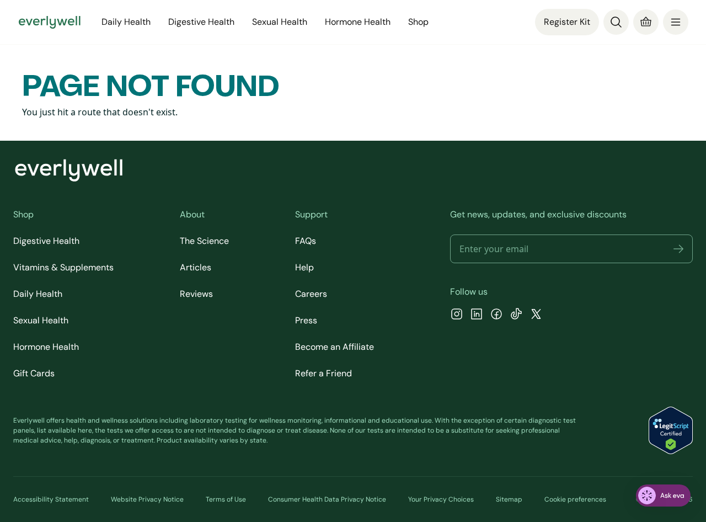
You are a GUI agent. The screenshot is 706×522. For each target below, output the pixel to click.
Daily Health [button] (126, 22)
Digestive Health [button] (201, 22)
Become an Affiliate (334, 347)
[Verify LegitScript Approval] (671, 431)
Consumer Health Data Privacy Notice (327, 499)
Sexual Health (40, 320)
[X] (536, 315)
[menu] (675, 22)
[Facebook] (496, 315)
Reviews (196, 294)
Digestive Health (46, 241)
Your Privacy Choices (441, 499)
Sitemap (509, 499)
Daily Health (37, 294)
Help (304, 267)
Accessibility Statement (51, 499)
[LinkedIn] (476, 315)
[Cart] (646, 22)
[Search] (616, 22)
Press (306, 320)
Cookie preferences (575, 499)
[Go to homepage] (50, 22)
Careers (311, 294)
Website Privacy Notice (147, 499)
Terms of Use (226, 499)
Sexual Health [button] (279, 22)
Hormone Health (46, 347)
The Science (204, 241)
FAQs (305, 241)
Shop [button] (418, 22)
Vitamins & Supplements (63, 267)
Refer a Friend (323, 373)
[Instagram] (456, 315)
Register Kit (567, 22)
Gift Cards (34, 373)
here (85, 430)
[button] (678, 248)
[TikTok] (516, 315)
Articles (195, 267)
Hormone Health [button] (358, 22)
